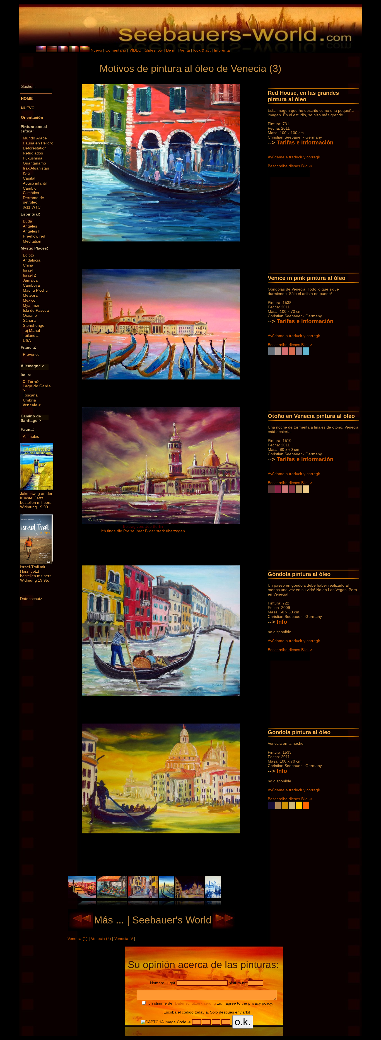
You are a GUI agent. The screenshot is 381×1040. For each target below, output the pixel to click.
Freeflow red (34, 236)
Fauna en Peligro (38, 143)
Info (282, 622)
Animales (31, 436)
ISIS (26, 173)
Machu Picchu (35, 290)
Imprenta (222, 50)
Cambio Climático (31, 190)
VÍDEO (135, 50)
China (28, 265)
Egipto (28, 255)
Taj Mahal (31, 330)
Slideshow (154, 50)
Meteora (30, 295)
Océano (30, 315)
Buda (27, 221)
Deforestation (35, 148)
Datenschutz (31, 598)
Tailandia (30, 335)
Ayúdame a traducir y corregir (294, 157)
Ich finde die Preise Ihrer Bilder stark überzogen (143, 531)
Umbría (29, 400)
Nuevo (96, 50)
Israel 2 (29, 275)
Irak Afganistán (36, 168)
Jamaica (30, 280)
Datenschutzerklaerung (195, 1003)
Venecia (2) (101, 938)
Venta (185, 50)
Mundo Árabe (35, 138)
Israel (28, 270)
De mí (171, 50)
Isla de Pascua (36, 310)
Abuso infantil (35, 183)
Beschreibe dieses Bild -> (290, 166)
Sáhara (29, 320)
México (29, 300)
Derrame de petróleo (33, 199)
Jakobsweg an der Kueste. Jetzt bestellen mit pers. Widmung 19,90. (36, 500)
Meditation (32, 241)
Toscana (30, 395)
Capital (29, 178)
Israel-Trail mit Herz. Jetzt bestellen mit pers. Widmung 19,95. (36, 573)
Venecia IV (124, 938)
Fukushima (32, 158)
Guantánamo (34, 163)
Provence (31, 354)
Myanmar (31, 305)
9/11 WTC (31, 207)
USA (27, 340)
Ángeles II (31, 231)
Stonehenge (33, 325)
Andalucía (31, 260)
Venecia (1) (78, 938)
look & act (202, 50)
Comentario (115, 50)
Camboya (31, 285)
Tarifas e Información (305, 142)
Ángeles (30, 226)
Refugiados (33, 153)
